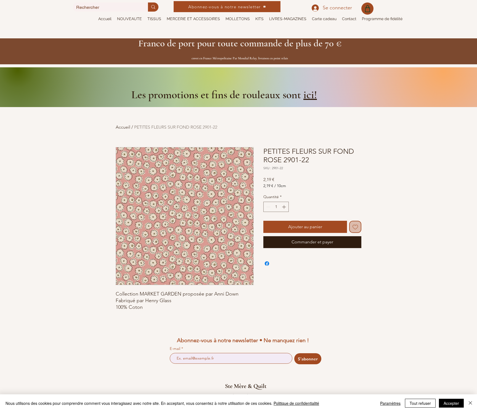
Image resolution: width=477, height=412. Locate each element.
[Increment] (284, 207)
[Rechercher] (153, 7)
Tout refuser (420, 403)
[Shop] (367, 8)
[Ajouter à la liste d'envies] (355, 227)
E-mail (175, 348)
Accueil (123, 127)
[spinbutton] (276, 207)
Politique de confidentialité (296, 403)
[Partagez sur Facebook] (267, 263)
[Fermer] (470, 403)
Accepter (451, 403)
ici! (310, 94)
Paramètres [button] (390, 403)
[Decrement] (267, 207)
